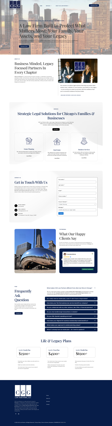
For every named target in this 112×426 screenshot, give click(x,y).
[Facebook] (16, 414)
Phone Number (21, 204)
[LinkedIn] (19, 414)
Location (20, 213)
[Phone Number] (16, 205)
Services (48, 5)
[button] (94, 259)
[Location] (16, 214)
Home (41, 5)
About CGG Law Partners (62, 5)
